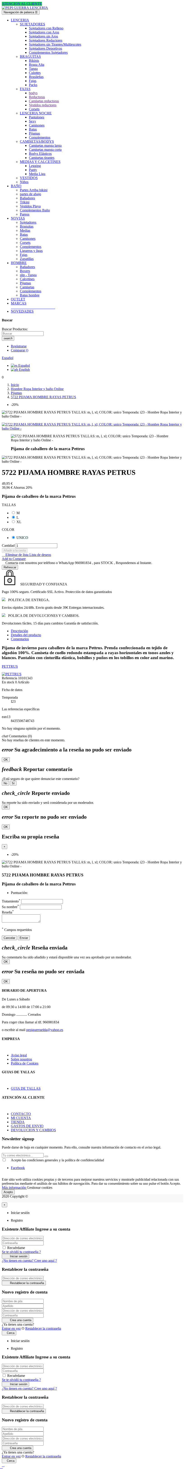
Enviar (24, 938)
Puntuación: (19, 893)
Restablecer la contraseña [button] (43, 1328)
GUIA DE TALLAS (26, 1088)
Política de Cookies (24, 1063)
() (19, 350)
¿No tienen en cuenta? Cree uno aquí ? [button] (29, 1260)
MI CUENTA (21, 1118)
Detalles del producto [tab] (26, 635)
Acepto (8, 1192)
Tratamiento (11, 901)
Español (23, 365)
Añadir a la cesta (15, 550)
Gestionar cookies (39, 1187)
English (24, 369)
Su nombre (10, 907)
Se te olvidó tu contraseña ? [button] (21, 1252)
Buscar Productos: (15, 329)
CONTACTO (21, 1114)
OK (6, 759)
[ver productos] (11, 307)
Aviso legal (19, 1055)
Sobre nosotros (21, 1059)
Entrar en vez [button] (11, 1328)
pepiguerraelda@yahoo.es (44, 1030)
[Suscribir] (46, 1156)
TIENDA (18, 1122)
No (5, 783)
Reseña (8, 912)
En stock (8, 682)
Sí (13, 783)
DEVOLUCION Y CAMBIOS (33, 1130)
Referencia (10, 678)
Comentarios (20, 639)
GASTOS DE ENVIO (27, 1126)
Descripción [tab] (19, 631)
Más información (14, 1187)
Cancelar (9, 938)
